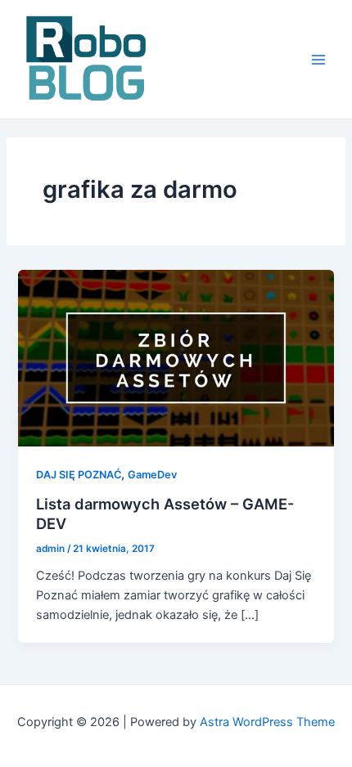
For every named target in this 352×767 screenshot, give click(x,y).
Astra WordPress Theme (267, 722)
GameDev (152, 475)
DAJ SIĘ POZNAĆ (78, 475)
